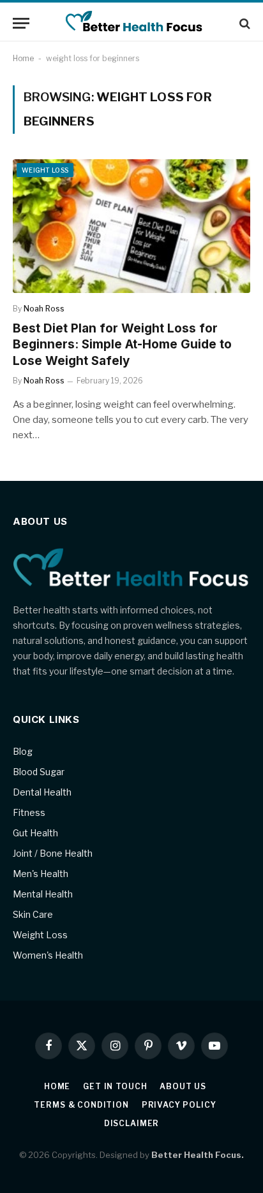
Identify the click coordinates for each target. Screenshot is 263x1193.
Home (23, 58)
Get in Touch (115, 1086)
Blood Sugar (38, 771)
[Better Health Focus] (131, 23)
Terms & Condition (81, 1105)
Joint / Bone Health (53, 853)
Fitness (29, 812)
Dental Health (42, 792)
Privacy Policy (179, 1105)
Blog (23, 751)
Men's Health (40, 873)
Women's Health (48, 955)
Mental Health (43, 894)
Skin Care (33, 914)
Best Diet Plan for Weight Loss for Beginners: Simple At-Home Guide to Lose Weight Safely (122, 345)
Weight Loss (45, 170)
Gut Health (35, 832)
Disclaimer (131, 1123)
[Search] (243, 23)
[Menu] (21, 23)
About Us (183, 1086)
